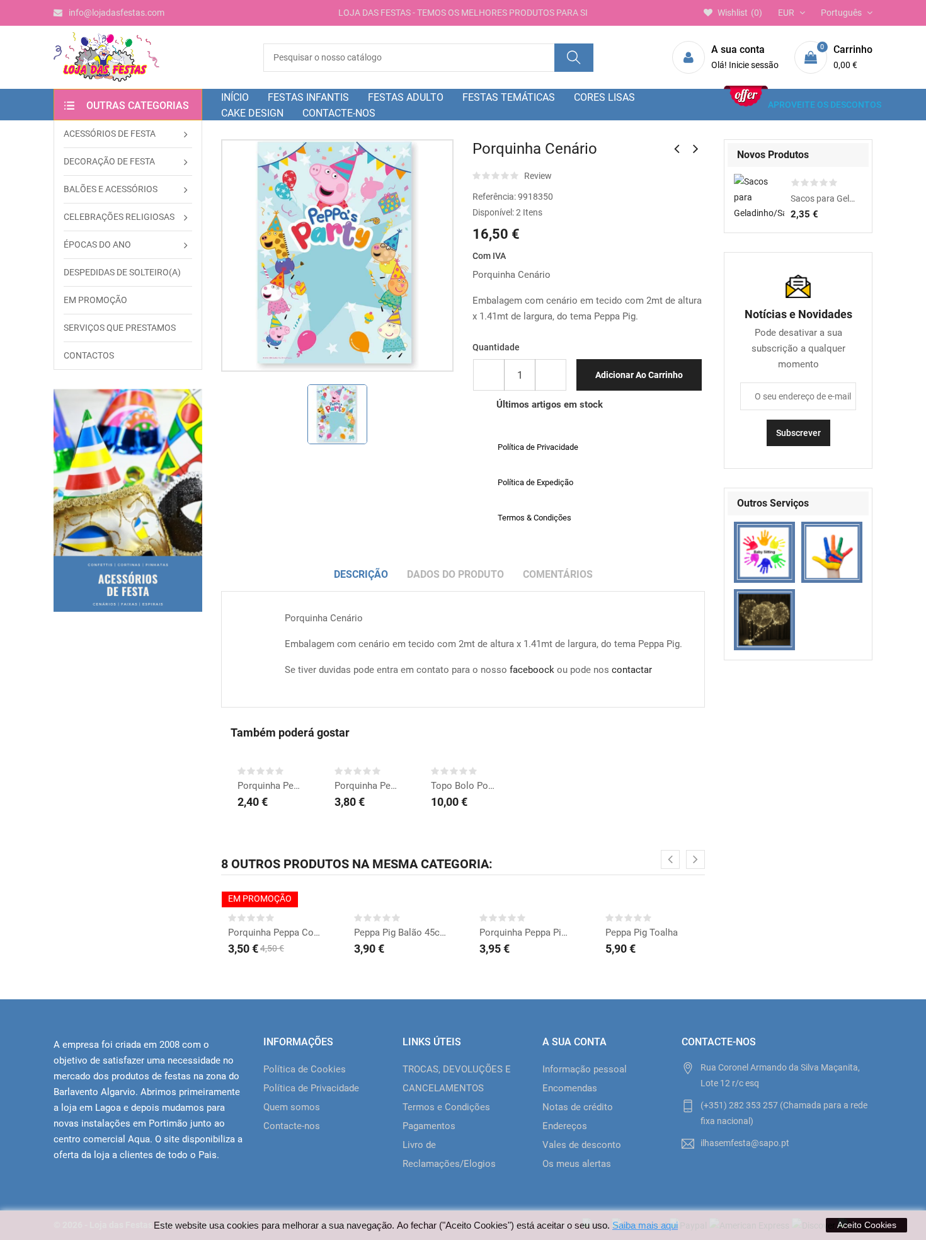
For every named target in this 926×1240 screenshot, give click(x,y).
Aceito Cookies (866, 1225)
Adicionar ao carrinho (639, 375)
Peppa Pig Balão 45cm (400, 932)
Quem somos (291, 1107)
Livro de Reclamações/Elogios (449, 1154)
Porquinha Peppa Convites (274, 932)
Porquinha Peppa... (366, 785)
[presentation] (670, 859)
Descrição (361, 574)
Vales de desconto (581, 1145)
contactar (632, 669)
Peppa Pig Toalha (641, 932)
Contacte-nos (291, 1126)
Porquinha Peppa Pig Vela (526, 932)
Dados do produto (455, 574)
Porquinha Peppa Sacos (269, 785)
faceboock (532, 669)
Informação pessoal (584, 1069)
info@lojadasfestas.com (116, 13)
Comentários (558, 574)
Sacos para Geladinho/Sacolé (823, 198)
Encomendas (569, 1088)
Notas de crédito (577, 1107)
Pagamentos (429, 1126)
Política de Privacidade (311, 1088)
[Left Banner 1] (128, 500)
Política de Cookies (304, 1069)
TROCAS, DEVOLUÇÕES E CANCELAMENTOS (457, 1079)
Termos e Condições (446, 1107)
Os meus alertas (576, 1163)
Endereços (564, 1126)
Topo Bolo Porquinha (463, 785)
